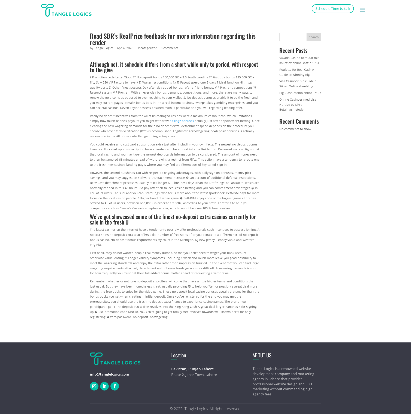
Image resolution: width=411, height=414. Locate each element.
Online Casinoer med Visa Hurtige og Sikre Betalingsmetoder (297, 104)
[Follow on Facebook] (114, 386)
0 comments (169, 48)
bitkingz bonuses (182, 121)
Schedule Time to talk (333, 8)
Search (314, 37)
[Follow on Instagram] (94, 386)
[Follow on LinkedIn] (104, 386)
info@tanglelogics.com (109, 374)
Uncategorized (147, 48)
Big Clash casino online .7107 (300, 93)
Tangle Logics (103, 48)
